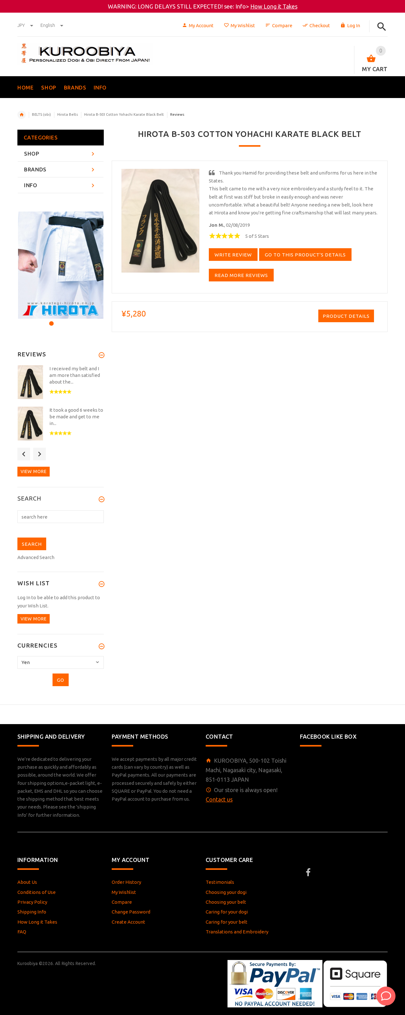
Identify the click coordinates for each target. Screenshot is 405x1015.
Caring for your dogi (227, 911)
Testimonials (220, 882)
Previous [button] (23, 454)
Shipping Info (31, 911)
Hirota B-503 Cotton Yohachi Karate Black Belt (124, 114)
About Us (27, 882)
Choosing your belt (226, 902)
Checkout (319, 25)
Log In (353, 25)
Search (29, 498)
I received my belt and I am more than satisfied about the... (74, 375)
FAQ (21, 931)
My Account (201, 25)
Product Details (346, 316)
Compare (282, 25)
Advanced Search (35, 557)
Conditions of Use (36, 892)
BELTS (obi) (41, 114)
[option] (60, 265)
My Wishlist (243, 25)
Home (21, 115)
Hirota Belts (67, 114)
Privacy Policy (32, 902)
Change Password (131, 911)
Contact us (219, 799)
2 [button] (59, 319)
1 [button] (50, 319)
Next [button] (39, 454)
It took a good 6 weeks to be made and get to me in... (76, 416)
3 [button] (67, 319)
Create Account (128, 922)
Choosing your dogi (226, 892)
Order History (126, 882)
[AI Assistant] (386, 996)
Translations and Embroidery (237, 931)
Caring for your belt (226, 922)
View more (34, 471)
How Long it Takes (273, 6)
